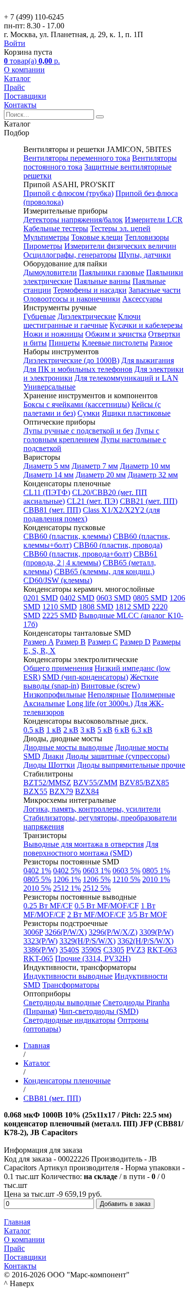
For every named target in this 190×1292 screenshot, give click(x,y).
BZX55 (35, 791)
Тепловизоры (147, 237)
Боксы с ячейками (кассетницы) (76, 404)
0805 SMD (150, 598)
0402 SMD (77, 598)
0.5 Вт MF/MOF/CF (107, 906)
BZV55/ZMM (95, 782)
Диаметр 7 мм (95, 466)
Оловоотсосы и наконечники (71, 299)
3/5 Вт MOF (147, 914)
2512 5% (97, 888)
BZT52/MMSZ (47, 782)
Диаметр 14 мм (48, 475)
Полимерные (153, 694)
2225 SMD (59, 615)
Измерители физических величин (120, 246)
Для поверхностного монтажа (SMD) (90, 848)
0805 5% (37, 879)
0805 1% (156, 870)
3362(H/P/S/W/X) (145, 941)
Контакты (20, 105)
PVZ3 (135, 950)
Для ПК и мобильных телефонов (78, 369)
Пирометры (42, 246)
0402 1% (37, 870)
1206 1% (67, 879)
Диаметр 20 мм (101, 475)
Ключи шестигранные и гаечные (82, 320)
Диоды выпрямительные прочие (131, 765)
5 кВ (105, 730)
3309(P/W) (156, 932)
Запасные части (155, 290)
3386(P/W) (40, 950)
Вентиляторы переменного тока (76, 158)
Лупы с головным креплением (91, 435)
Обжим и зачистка (115, 334)
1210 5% (126, 879)
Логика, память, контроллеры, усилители (92, 809)
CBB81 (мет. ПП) (52, 510)
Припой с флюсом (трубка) (68, 193)
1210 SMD (59, 607)
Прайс (14, 87)
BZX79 (61, 791)
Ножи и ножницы (53, 334)
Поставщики (25, 96)
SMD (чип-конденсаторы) (85, 677)
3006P (33, 932)
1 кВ (53, 730)
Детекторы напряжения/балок (73, 219)
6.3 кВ (142, 730)
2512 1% (67, 888)
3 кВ (87, 730)
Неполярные (109, 694)
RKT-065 (38, 958)
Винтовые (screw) (110, 686)
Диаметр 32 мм (153, 475)
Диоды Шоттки (49, 765)
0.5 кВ (33, 730)
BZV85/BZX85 (144, 782)
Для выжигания (147, 360)
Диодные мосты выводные (68, 747)
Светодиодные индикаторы (69, 1020)
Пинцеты (64, 343)
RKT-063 (162, 950)
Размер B (71, 642)
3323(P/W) (40, 941)
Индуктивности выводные (68, 976)
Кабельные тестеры (55, 228)
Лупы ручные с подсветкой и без (78, 431)
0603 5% (126, 870)
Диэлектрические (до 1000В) (71, 360)
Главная (17, 1222)
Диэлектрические (86, 316)
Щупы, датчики (144, 255)
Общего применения (58, 668)
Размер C (103, 642)
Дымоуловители (50, 272)
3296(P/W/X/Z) (113, 932)
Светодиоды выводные (62, 1002)
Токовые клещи (97, 237)
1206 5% (97, 879)
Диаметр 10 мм (145, 466)
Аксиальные (44, 703)
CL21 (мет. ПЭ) (92, 501)
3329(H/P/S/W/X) (87, 941)
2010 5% (37, 888)
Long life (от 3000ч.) (100, 703)
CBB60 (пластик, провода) (118, 545)
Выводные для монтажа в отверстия (83, 844)
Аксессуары (142, 299)
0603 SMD (113, 598)
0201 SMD (40, 598)
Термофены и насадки (90, 290)
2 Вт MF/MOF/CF (96, 914)
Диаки (53, 756)
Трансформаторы (70, 985)
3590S (91, 950)
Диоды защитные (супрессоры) (118, 756)
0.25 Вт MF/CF (48, 906)
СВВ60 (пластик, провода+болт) (77, 554)
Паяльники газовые (111, 272)
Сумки (88, 413)
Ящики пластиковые (136, 413)
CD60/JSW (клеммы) (57, 580)
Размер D (135, 642)
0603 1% (97, 870)
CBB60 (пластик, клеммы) (67, 536)
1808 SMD (96, 607)
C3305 (113, 950)
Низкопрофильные (54, 694)
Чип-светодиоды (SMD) (98, 1011)
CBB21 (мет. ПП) (148, 501)
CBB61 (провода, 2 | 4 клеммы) (90, 558)
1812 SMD (132, 607)
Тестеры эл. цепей (120, 228)
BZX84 (87, 791)
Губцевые (39, 316)
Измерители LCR (154, 219)
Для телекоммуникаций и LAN (126, 378)
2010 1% (156, 879)
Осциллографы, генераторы (69, 255)
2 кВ (70, 730)
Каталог (17, 78)
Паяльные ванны (102, 281)
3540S (69, 950)
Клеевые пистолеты (115, 343)
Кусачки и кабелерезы (146, 325)
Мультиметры (46, 237)
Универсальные (49, 387)
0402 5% (67, 870)
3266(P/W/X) (66, 932)
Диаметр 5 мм (46, 466)
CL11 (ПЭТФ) (46, 492)
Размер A (38, 642)
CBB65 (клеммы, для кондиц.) (104, 571)
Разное (161, 343)
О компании (24, 69)
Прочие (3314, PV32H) (93, 958)
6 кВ (122, 730)
